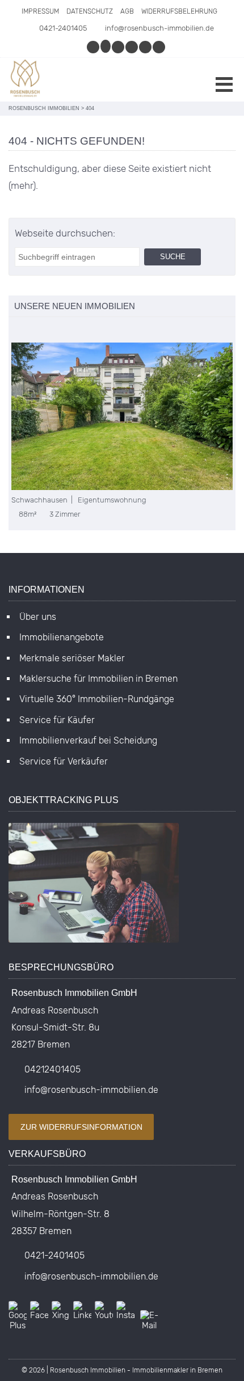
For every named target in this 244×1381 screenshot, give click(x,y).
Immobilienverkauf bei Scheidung (88, 740)
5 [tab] (62, 331)
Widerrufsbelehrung (179, 11)
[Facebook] (118, 47)
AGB (127, 11)
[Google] (106, 47)
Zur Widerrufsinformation (81, 1126)
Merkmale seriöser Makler (72, 658)
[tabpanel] (122, 431)
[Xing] (132, 47)
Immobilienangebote (61, 637)
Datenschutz (89, 11)
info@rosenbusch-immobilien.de (159, 28)
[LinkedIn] (146, 47)
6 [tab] (74, 331)
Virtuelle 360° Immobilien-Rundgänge (96, 699)
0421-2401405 (63, 28)
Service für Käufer (57, 720)
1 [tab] (14, 331)
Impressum (40, 11)
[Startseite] (26, 80)
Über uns (37, 616)
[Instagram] (93, 47)
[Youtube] (159, 47)
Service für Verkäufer (63, 761)
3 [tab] (38, 331)
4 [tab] (50, 331)
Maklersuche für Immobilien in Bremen (98, 678)
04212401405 (52, 1069)
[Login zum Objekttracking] (94, 942)
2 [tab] (26, 331)
